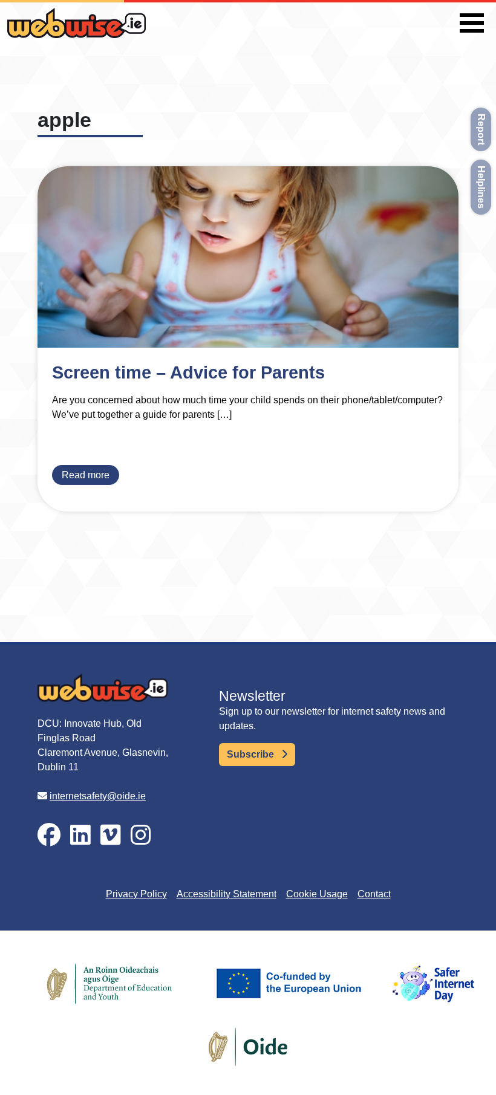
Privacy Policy (136, 894)
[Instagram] (141, 835)
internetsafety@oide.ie (98, 796)
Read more (85, 475)
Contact (374, 894)
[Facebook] (49, 835)
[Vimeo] (110, 835)
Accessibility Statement (226, 894)
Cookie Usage (317, 894)
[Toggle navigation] (472, 22)
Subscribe (251, 754)
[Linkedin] (80, 835)
